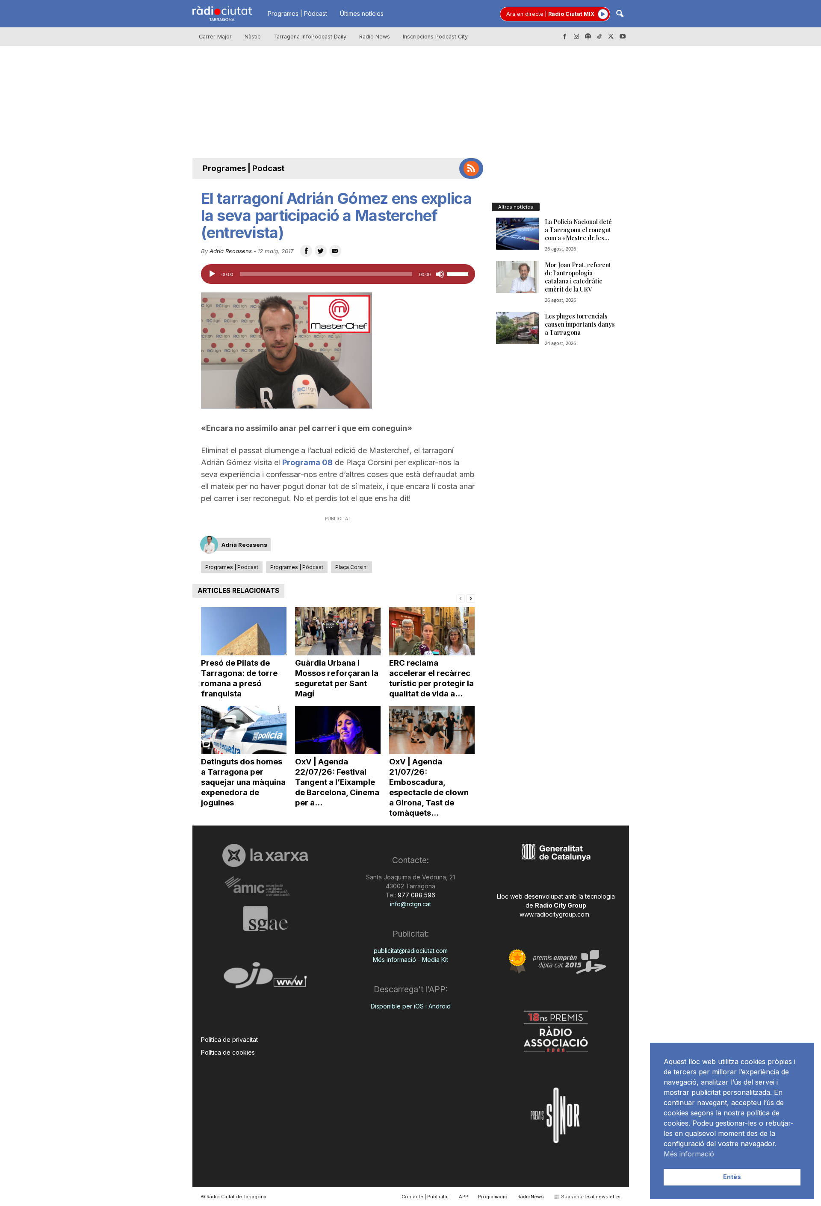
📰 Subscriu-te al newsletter (587, 1197)
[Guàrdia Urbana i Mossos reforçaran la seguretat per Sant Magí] (338, 631)
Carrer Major (215, 36)
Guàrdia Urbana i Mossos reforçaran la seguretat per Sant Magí (336, 678)
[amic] (265, 886)
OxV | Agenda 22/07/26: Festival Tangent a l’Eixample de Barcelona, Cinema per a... (337, 782)
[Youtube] (622, 36)
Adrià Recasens (231, 251)
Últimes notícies (362, 13)
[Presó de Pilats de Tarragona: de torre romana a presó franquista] (243, 631)
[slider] (459, 273)
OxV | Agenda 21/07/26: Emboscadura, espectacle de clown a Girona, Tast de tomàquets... (429, 787)
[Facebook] (565, 36)
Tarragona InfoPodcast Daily (309, 36)
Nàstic (252, 36)
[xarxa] (265, 855)
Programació (493, 1197)
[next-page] (471, 597)
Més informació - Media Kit (410, 959)
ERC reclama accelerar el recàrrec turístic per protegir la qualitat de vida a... (431, 678)
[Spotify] (588, 36)
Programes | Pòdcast (297, 13)
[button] (619, 14)
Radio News (374, 36)
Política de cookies (228, 1052)
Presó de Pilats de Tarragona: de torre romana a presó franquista (239, 678)
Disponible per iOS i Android (411, 1006)
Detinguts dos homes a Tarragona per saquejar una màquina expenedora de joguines (243, 782)
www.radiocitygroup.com (554, 914)
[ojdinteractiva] (265, 979)
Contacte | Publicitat (425, 1197)
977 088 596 (415, 895)
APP (463, 1197)
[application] (338, 274)
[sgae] (265, 918)
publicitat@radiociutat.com (411, 950)
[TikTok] (599, 36)
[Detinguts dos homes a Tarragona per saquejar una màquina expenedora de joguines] (243, 730)
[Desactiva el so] (440, 274)
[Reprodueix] (212, 274)
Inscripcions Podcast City (435, 36)
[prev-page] (460, 597)
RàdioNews (530, 1197)
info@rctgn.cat (410, 904)
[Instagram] (576, 36)
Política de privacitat (229, 1039)
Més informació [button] (689, 1154)
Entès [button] (732, 1176)
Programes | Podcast (243, 168)
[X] (611, 36)
